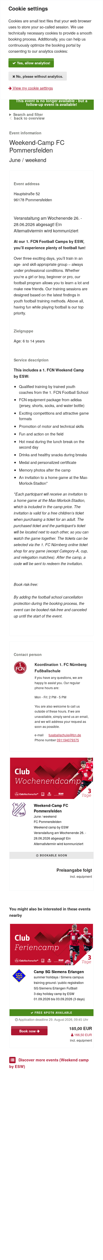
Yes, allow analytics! (33, 62)
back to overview (29, 118)
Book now (28, 1030)
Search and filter (28, 114)
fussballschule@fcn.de (65, 735)
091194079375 (68, 740)
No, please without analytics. (39, 76)
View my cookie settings (32, 88)
